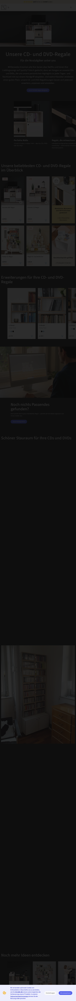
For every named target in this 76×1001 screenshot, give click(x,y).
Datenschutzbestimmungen (19, 996)
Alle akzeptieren (65, 993)
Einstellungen (50, 993)
